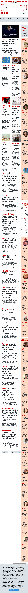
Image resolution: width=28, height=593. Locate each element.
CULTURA (17, 18)
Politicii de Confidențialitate (9, 578)
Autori (19, 1)
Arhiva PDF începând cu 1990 (4, 3)
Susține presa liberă (24, 31)
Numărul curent (9, 2)
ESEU (23, 18)
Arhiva (15, 1)
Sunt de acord (14, 590)
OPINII (5, 18)
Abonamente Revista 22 (4, 6)
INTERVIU (10, 18)
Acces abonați (3, 9)
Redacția (24, 1)
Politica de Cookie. (16, 588)
